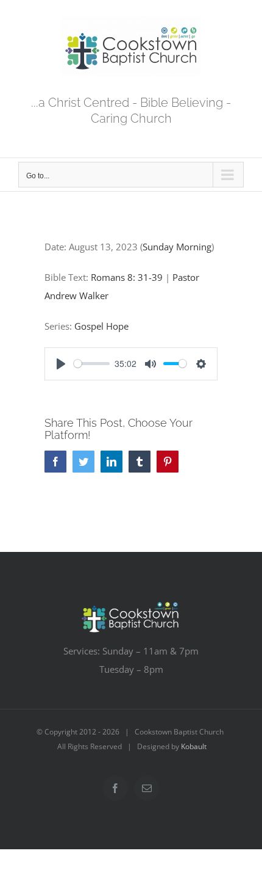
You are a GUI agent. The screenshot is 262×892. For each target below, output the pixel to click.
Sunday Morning (177, 247)
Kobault (194, 746)
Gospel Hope (101, 326)
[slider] (92, 363)
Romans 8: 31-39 (127, 277)
